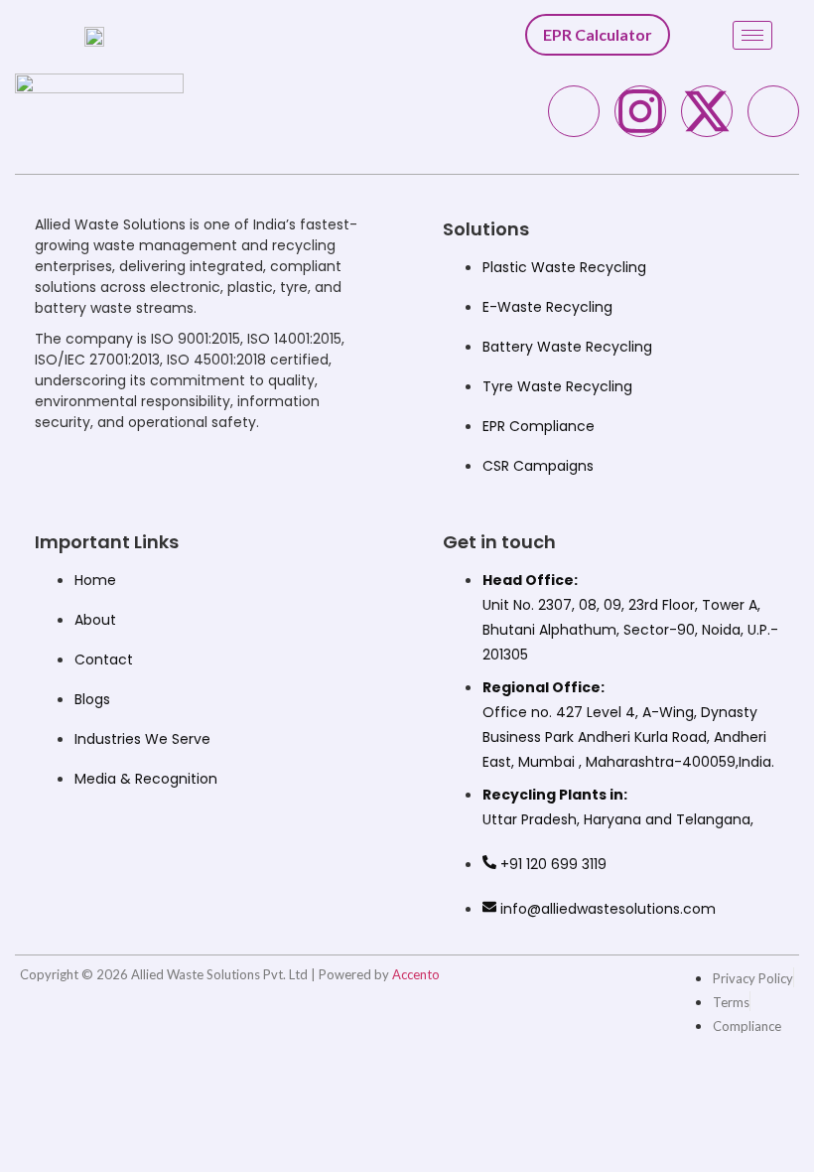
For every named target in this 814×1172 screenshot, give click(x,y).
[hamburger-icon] (752, 35)
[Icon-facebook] (574, 111)
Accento (416, 974)
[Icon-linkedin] (773, 111)
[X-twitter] (707, 111)
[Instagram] (640, 111)
